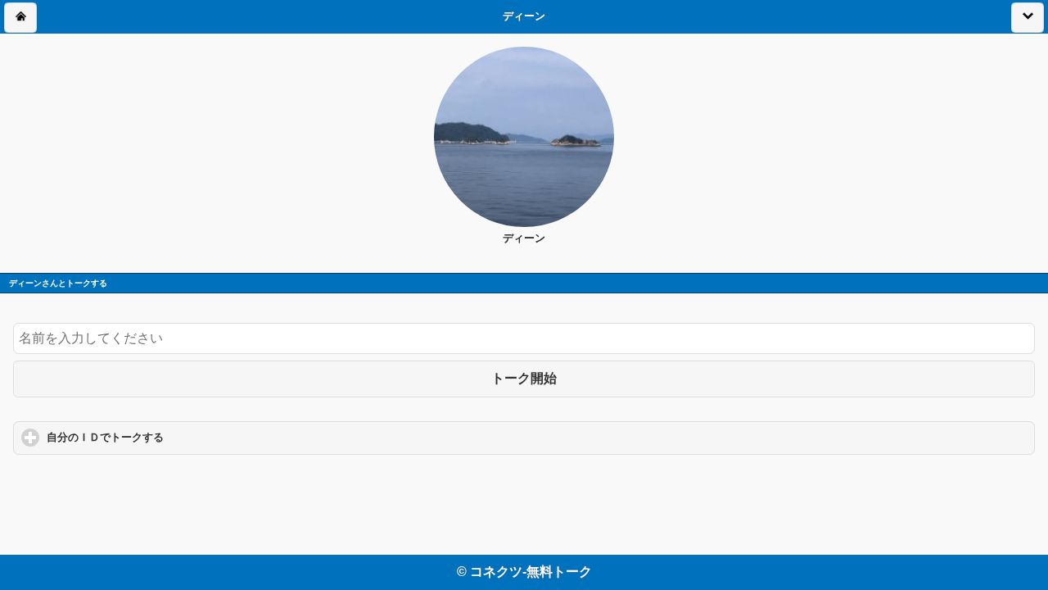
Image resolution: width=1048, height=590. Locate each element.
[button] (20, 17)
